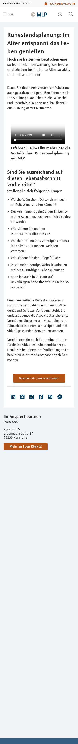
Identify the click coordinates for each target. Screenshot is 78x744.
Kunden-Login (62, 3)
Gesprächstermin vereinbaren (39, 378)
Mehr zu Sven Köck (23, 446)
